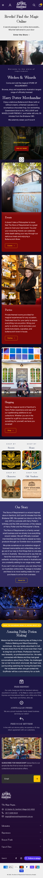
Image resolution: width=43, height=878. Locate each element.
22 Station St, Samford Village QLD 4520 (20, 809)
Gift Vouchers (32, 476)
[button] (3, 5)
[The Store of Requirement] (6, 798)
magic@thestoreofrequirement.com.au (19, 816)
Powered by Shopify (30, 874)
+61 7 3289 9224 (11, 813)
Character (11, 476)
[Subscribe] (37, 778)
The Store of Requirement (18, 874)
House (32, 447)
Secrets (11, 447)
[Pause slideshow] (21, 159)
